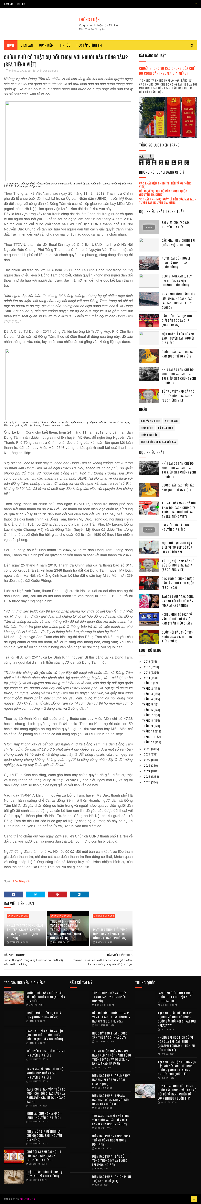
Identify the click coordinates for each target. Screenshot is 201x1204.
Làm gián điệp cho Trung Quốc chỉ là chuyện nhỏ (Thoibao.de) (175, 996)
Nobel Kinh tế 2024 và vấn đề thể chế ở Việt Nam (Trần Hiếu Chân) (177, 618)
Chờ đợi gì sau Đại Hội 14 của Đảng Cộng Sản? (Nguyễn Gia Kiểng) (43, 1155)
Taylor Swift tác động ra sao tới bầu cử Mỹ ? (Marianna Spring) (178, 600)
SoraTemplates (27, 1199)
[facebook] (196, 4)
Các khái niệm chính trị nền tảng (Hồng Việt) (165, 185)
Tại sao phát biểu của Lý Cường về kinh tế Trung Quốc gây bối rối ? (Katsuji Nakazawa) (177, 1019)
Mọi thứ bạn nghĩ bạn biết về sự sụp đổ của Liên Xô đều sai (177, 547)
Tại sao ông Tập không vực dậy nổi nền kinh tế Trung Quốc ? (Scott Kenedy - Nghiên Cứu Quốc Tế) (177, 1067)
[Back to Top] (194, 1199)
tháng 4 (148, 699)
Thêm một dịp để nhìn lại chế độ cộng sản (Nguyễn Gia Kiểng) (44, 1135)
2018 (147, 672)
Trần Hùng (147, 428)
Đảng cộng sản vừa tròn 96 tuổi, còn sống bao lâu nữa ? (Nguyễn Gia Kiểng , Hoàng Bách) (46, 1095)
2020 (147, 749)
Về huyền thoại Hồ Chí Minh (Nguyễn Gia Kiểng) (45, 1053)
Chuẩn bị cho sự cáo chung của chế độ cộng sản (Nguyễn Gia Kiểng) (167, 71)
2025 (147, 776)
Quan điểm (46, 45)
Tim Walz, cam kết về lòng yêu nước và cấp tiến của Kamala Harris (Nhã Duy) (110, 1120)
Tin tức (65, 45)
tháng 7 (148, 715)
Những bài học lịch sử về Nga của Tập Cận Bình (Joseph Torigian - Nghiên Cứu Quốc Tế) (176, 1043)
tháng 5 (148, 704)
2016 (147, 661)
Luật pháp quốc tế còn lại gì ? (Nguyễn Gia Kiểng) (44, 1174)
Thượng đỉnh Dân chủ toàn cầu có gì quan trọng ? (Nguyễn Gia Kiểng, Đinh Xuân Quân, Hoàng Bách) (66, 929)
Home (10, 45)
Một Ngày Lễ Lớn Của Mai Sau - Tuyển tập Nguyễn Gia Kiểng (179, 338)
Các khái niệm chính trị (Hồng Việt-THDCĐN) (178, 242)
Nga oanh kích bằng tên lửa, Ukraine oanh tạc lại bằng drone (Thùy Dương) (179, 301)
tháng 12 (148, 742)
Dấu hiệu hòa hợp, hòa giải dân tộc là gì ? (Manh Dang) (177, 320)
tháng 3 (148, 694)
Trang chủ (9, 3)
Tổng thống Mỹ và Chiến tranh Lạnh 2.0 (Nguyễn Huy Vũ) (109, 996)
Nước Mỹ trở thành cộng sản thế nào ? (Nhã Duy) (110, 1035)
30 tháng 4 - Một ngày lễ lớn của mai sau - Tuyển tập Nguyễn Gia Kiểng (167, 201)
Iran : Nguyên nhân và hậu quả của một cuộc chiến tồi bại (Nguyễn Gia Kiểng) (44, 1035)
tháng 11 (148, 736)
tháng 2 (148, 688)
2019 (147, 678)
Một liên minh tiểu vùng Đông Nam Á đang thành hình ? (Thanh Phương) (110, 933)
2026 (147, 782)
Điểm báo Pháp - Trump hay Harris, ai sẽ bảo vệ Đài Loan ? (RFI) (111, 1079)
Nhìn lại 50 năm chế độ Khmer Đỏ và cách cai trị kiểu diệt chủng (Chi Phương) (179, 376)
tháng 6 (148, 710)
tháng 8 (148, 720)
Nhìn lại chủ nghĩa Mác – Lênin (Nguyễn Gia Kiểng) (44, 1115)
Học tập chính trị (89, 45)
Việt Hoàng (171, 421)
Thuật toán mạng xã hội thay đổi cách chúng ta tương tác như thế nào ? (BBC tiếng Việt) (179, 510)
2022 (147, 760)
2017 (147, 667)
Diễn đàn (27, 45)
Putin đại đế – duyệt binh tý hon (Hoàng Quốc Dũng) (176, 262)
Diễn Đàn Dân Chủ (47, 71)
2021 (147, 754)
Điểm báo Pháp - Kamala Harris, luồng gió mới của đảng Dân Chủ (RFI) (110, 1099)
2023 (147, 765)
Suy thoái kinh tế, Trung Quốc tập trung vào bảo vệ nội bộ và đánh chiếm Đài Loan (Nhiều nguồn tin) (177, 1092)
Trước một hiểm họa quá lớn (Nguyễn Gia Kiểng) (43, 1015)
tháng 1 (147, 683)
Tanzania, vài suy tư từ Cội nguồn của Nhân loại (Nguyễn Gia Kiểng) (45, 1073)
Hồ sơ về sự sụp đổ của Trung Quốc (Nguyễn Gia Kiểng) (163, 192)
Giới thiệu (21, 3)
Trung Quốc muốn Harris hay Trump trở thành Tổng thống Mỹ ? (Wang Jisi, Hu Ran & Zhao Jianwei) (111, 1057)
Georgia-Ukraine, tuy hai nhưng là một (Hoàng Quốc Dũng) (177, 280)
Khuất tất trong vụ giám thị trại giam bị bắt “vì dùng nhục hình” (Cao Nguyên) (25, 931)
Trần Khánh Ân (149, 435)
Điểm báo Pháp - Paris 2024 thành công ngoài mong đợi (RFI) (111, 1140)
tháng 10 (148, 731)
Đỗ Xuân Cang (165, 428)
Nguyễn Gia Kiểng (150, 421)
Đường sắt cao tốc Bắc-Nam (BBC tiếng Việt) (179, 353)
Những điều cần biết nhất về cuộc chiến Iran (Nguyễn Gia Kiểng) (45, 996)
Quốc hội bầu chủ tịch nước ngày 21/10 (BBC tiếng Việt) (178, 636)
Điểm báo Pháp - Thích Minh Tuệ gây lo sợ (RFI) (111, 1178)
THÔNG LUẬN (89, 19)
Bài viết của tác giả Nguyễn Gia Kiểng (176, 224)
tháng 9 (148, 726)
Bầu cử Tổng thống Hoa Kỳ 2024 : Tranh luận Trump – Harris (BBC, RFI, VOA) (111, 1017)
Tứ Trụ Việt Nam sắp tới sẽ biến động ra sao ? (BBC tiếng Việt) (179, 395)
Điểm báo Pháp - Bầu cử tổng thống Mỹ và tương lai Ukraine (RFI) (110, 1160)
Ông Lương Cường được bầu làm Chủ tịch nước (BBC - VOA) (178, 583)
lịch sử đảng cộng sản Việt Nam (158, 441)
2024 (147, 771)
